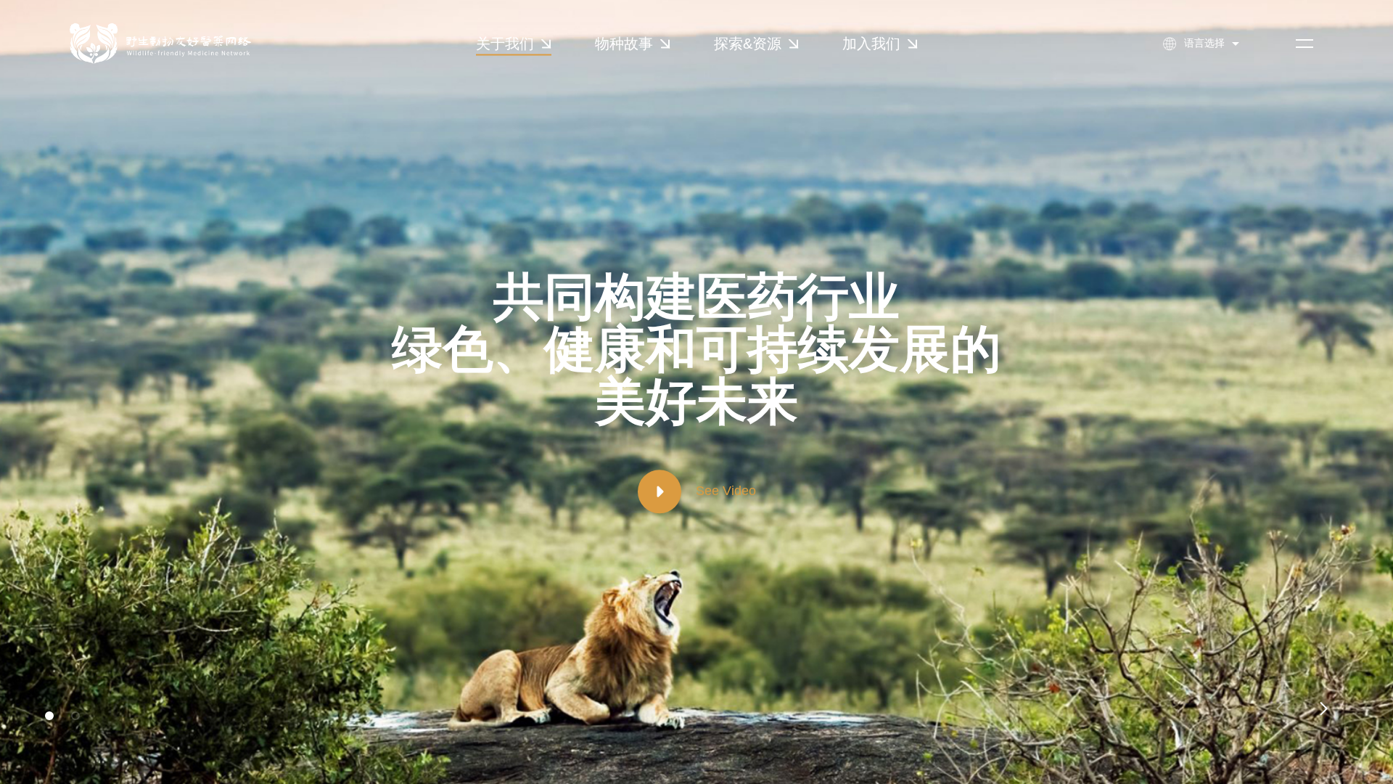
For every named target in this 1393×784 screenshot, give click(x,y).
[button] (49, 715)
